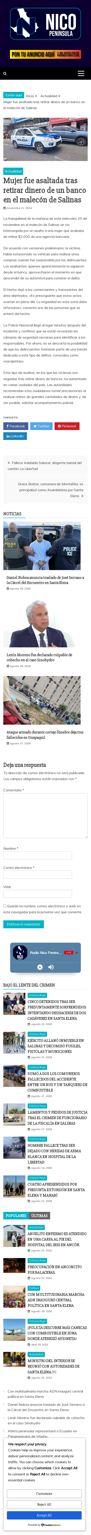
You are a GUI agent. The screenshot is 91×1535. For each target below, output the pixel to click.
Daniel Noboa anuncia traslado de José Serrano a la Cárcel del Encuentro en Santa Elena (45, 580)
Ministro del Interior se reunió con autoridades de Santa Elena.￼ (54, 1366)
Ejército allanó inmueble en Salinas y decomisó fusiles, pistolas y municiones (56, 1046)
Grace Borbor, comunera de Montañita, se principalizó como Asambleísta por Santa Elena (50, 490)
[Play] (40, 967)
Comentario (13, 790)
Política (34, 1288)
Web (7, 887)
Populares (16, 1215)
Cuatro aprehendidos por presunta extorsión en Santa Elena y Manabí (56, 1190)
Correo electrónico (18, 867)
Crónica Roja (37, 995)
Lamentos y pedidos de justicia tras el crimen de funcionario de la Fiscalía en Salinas (57, 1118)
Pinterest (68, 426)
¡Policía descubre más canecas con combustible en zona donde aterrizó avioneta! (57, 1333)
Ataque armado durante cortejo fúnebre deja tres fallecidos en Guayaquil (45, 735)
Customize (44, 1493)
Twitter (43, 426)
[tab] (16, 1215)
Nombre (10, 848)
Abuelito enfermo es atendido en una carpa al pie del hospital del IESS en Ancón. (57, 1239)
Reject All (44, 1504)
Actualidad (13, 171)
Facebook (17, 426)
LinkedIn (16, 436)
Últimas (39, 1215)
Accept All (44, 1515)
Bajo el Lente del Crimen (29, 985)
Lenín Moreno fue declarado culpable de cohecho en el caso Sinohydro (39, 657)
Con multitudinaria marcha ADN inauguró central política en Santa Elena (56, 1300)
